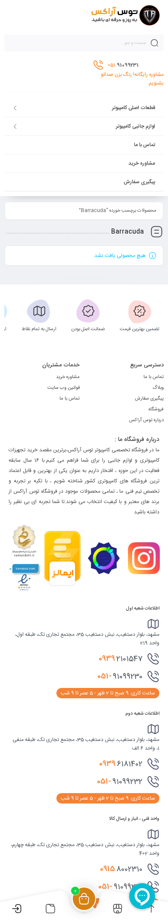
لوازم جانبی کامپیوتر (135, 126)
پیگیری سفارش (139, 182)
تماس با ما (144, 145)
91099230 (120, 676)
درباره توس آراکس (146, 420)
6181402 (121, 764)
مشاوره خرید (141, 163)
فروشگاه (156, 409)
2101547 (121, 659)
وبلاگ (158, 388)
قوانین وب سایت (63, 388)
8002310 (121, 869)
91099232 (120, 781)
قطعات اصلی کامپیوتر (133, 107)
